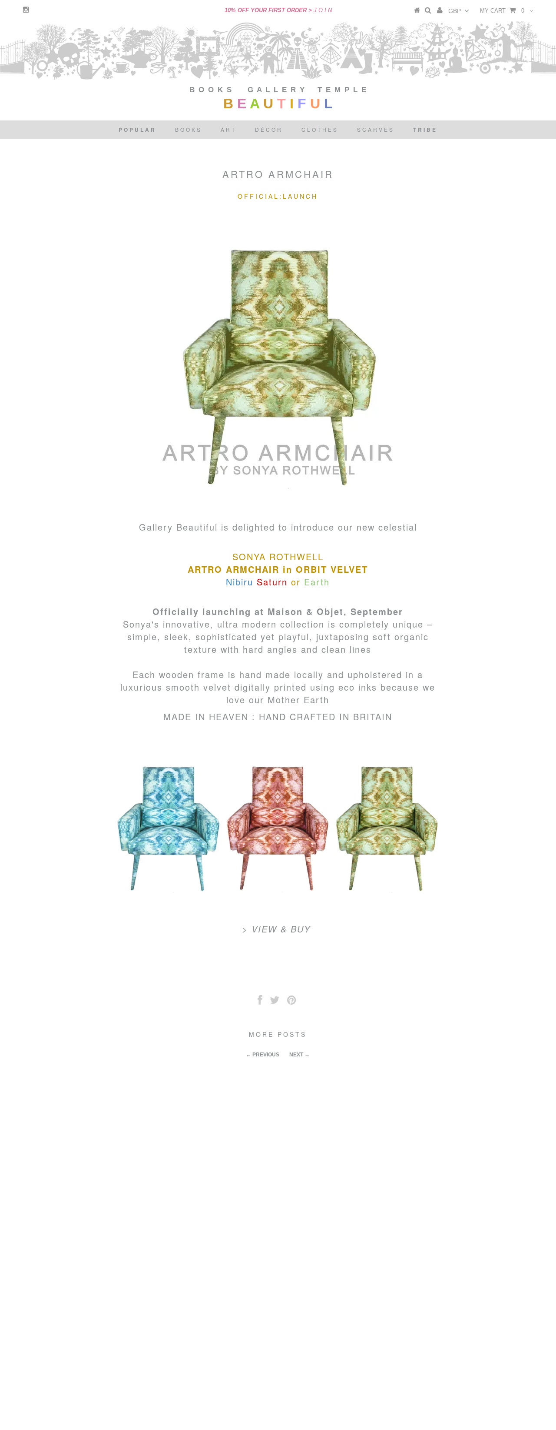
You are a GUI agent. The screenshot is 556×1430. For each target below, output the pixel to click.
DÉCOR (269, 129)
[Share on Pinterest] (291, 1002)
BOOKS (188, 129)
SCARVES (375, 129)
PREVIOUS (265, 1055)
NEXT (296, 1055)
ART (228, 129)
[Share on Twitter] (274, 1002)
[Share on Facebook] (260, 1002)
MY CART (502, 10)
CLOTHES (319, 129)
